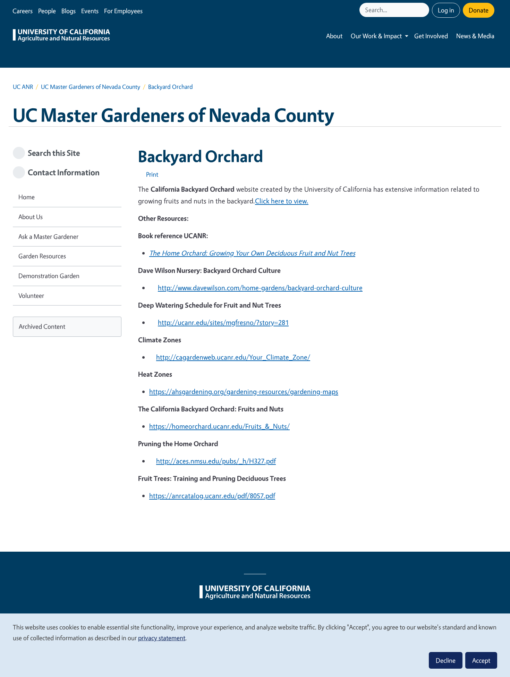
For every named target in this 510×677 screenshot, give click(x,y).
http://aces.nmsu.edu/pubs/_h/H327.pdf (216, 461)
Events (90, 11)
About (334, 36)
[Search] (424, 10)
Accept (481, 660)
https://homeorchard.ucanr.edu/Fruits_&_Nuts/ (219, 426)
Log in (446, 10)
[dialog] (255, 645)
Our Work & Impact (376, 36)
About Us (30, 216)
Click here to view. (281, 201)
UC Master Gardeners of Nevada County (90, 86)
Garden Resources (42, 256)
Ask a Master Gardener (48, 236)
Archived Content (42, 326)
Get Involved (431, 36)
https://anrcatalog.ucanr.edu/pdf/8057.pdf (212, 495)
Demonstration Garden (48, 275)
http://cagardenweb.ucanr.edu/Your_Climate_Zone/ (233, 357)
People (47, 11)
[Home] (61, 36)
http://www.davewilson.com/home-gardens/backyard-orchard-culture (260, 287)
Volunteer (31, 295)
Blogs (68, 11)
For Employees (123, 11)
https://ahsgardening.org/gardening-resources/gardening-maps (243, 391)
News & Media (475, 36)
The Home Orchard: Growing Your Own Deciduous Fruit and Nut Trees (252, 253)
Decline (446, 660)
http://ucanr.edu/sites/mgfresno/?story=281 (223, 322)
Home (26, 197)
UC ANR (23, 86)
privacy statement (161, 638)
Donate (478, 10)
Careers (22, 11)
